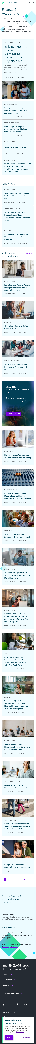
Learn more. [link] (20, 1032)
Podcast (6, 974)
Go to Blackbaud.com (11, 993)
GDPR (4, 1016)
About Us (6, 985)
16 (25, 879)
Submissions (7, 980)
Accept (9, 1037)
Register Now (12, 413)
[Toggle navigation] (33, 2)
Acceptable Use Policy (10, 1012)
